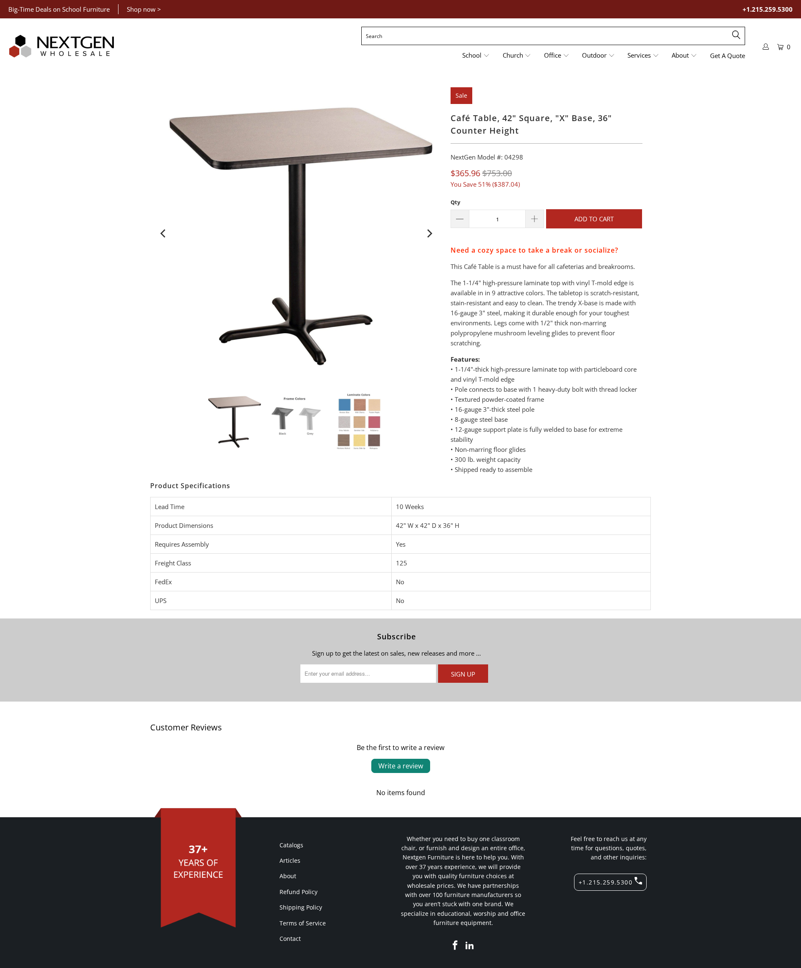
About (288, 876)
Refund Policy (298, 892)
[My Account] (766, 46)
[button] (476, 55)
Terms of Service (303, 923)
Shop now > (144, 9)
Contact (290, 939)
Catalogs (291, 845)
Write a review (400, 765)
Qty (455, 202)
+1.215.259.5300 (768, 9)
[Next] (429, 233)
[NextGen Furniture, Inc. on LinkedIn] (470, 945)
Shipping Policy (301, 907)
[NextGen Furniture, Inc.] (61, 46)
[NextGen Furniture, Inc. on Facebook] (455, 945)
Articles (290, 860)
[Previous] (163, 233)
